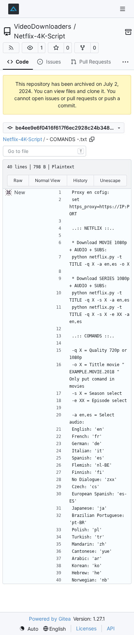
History (80, 180)
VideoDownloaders (42, 26)
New (19, 192)
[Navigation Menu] (123, 9)
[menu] (28, 629)
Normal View (47, 180)
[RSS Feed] (11, 47)
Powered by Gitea (50, 619)
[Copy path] (91, 139)
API (111, 628)
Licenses (86, 628)
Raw (18, 180)
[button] (30, 47)
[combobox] (44, 151)
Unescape (110, 180)
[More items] (125, 62)
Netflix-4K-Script (39, 36)
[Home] (14, 9)
